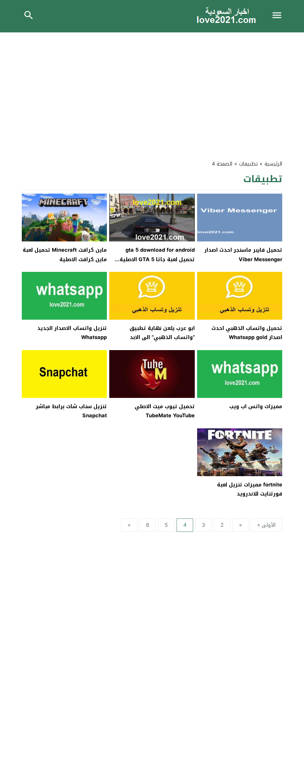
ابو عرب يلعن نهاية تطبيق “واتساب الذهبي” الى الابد (162, 332)
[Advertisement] (152, 91)
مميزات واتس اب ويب (255, 406)
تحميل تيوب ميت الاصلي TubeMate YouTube (165, 410)
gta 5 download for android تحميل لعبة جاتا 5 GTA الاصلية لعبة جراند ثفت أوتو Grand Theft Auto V (154, 264)
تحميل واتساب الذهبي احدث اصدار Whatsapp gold (246, 332)
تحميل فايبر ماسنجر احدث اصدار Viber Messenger (243, 254)
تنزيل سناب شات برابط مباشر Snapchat (71, 410)
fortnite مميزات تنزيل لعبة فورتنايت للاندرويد (249, 489)
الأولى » (266, 525)
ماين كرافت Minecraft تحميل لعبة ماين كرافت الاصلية (65, 254)
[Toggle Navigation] (279, 16)
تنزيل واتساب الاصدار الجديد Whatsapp (72, 332)
